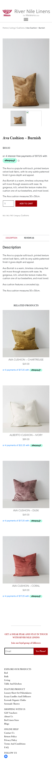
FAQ (6, 747)
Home (5, 28)
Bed (6, 673)
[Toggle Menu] (26, 19)
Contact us (9, 733)
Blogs (6, 724)
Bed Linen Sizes (11, 720)
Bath (6, 677)
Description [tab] (11, 238)
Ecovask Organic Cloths (15, 700)
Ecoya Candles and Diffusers (17, 697)
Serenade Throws (12, 704)
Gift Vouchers (10, 713)
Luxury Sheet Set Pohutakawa (17, 693)
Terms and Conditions (15, 744)
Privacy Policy (10, 740)
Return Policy (10, 737)
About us (8, 717)
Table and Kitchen (13, 684)
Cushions (21, 28)
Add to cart (26, 203)
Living (12, 28)
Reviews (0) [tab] (29, 238)
